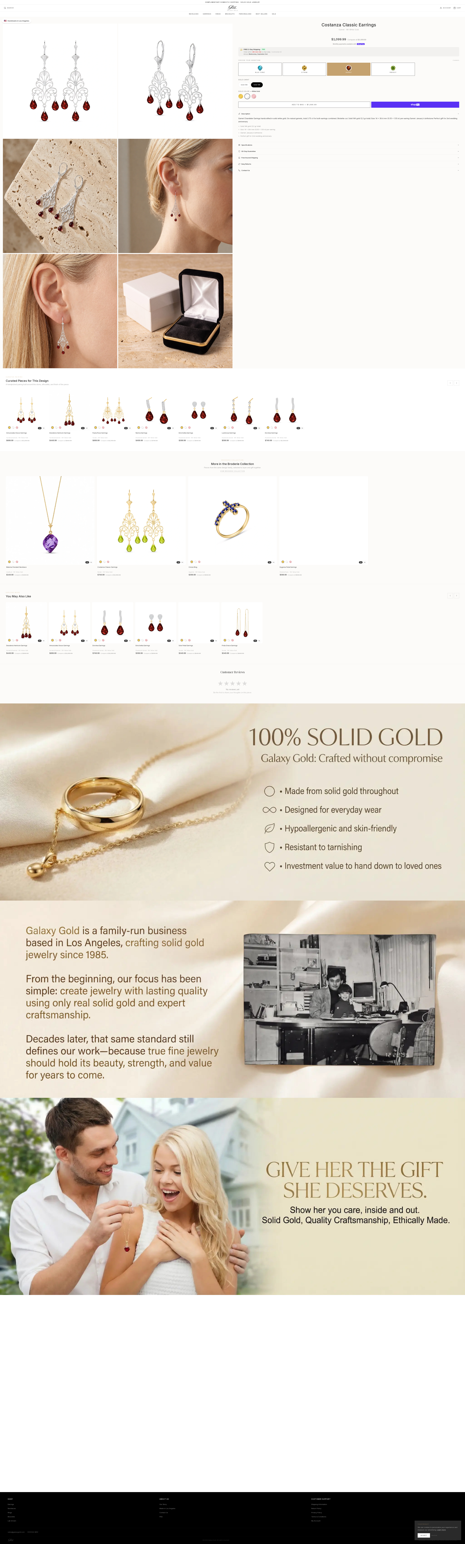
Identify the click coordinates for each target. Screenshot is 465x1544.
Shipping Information (319, 1504)
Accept (424, 1535)
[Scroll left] (450, 383)
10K (40, 428)
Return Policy (316, 1508)
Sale (274, 14)
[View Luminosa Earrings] (242, 410)
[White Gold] (247, 96)
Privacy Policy (316, 1513)
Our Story (163, 1504)
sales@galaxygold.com (16, 1532)
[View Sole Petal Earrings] (198, 622)
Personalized (245, 14)
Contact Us (163, 1513)
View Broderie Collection (232, 471)
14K (44, 428)
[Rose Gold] (253, 96)
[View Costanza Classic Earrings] (141, 520)
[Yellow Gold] (240, 96)
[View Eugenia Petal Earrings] (323, 520)
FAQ (161, 1517)
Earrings (207, 14)
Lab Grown (12, 1521)
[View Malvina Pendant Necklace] (50, 520)
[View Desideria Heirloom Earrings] (69, 410)
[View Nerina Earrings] (155, 410)
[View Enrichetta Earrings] (198, 410)
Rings (218, 14)
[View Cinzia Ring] (232, 520)
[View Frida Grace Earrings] (242, 622)
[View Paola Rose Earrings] (112, 410)
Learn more (441, 1530)
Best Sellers (261, 14)
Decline (434, 1535)
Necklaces (194, 14)
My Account (315, 1521)
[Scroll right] (456, 383)
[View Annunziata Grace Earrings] (26, 410)
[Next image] (44, 410)
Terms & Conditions (318, 1517)
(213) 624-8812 (32, 1532)
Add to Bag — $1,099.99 (304, 105)
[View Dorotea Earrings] (285, 410)
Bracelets (230, 14)
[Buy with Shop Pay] (415, 105)
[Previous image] (9, 410)
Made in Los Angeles (167, 1508)
